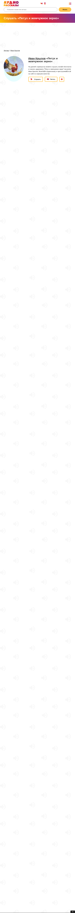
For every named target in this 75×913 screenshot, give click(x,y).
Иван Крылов (15, 50)
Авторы (6, 50)
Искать (65, 9)
